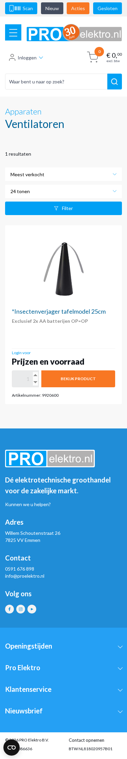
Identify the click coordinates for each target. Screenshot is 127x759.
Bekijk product (78, 378)
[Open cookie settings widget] (11, 747)
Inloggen (27, 57)
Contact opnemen (86, 740)
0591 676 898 (19, 569)
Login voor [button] (21, 352)
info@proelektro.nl (24, 576)
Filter (67, 208)
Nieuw (52, 8)
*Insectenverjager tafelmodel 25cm (59, 311)
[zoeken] (114, 82)
